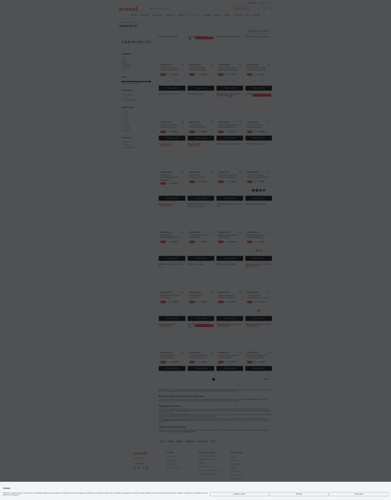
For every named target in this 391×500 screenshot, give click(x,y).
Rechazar (299, 494)
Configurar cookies (239, 494)
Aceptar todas (358, 494)
